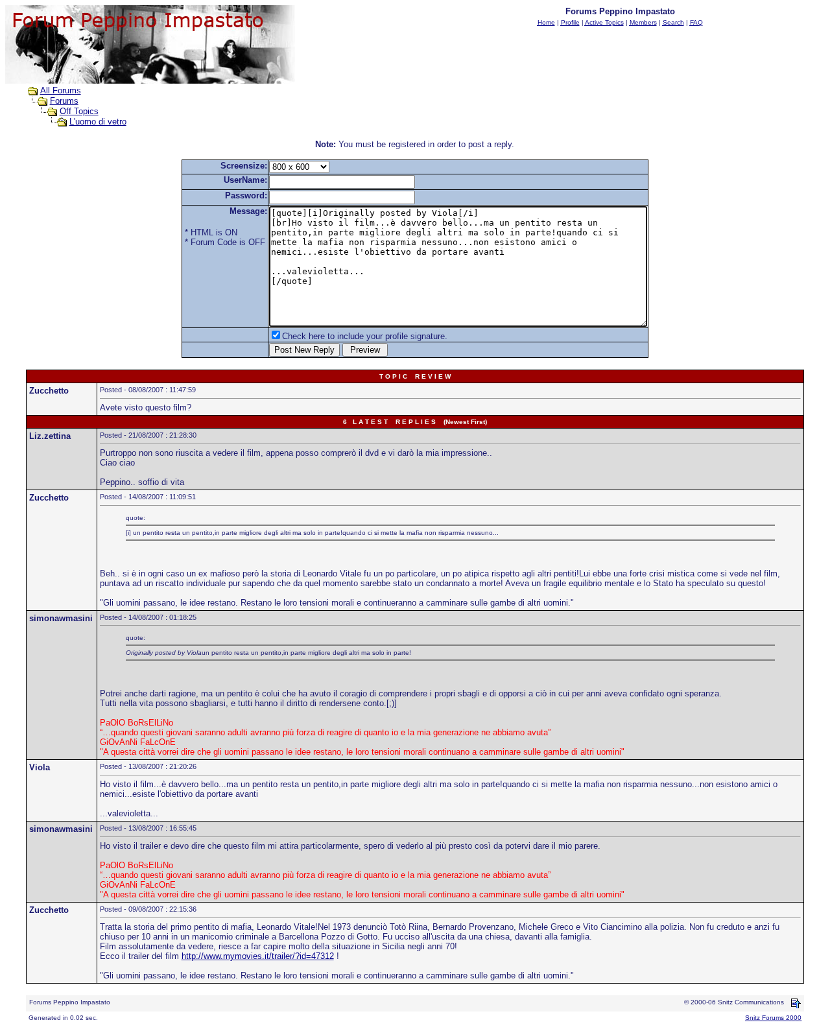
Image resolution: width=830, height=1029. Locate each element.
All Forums (60, 90)
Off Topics (79, 111)
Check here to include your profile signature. (364, 336)
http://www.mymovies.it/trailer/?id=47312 (258, 956)
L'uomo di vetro (97, 121)
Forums (64, 101)
